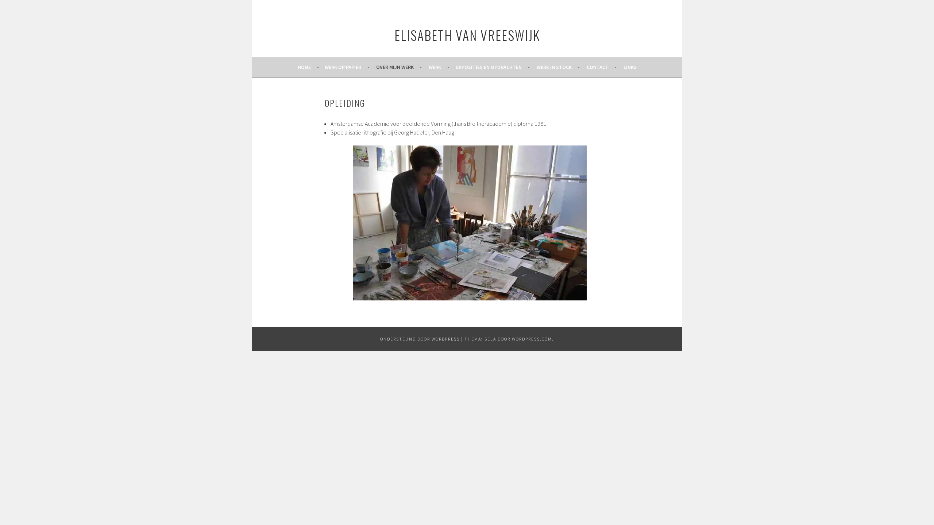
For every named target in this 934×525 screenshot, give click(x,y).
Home (304, 67)
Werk (435, 67)
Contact (598, 67)
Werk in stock (554, 67)
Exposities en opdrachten (489, 67)
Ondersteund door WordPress (420, 339)
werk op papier (343, 67)
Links (630, 67)
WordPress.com (532, 339)
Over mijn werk (395, 67)
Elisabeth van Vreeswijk (467, 34)
